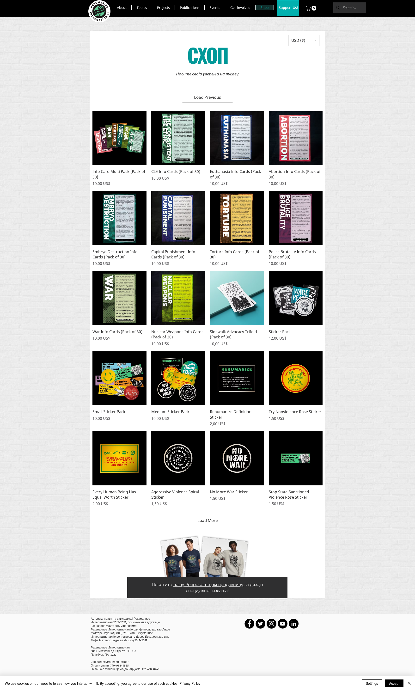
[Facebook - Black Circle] (249, 624)
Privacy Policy (189, 683)
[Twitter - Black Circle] (260, 624)
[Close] (409, 683)
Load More (207, 520)
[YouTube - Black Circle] (282, 624)
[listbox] (303, 40)
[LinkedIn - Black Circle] (294, 624)
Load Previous (207, 97)
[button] (121, 7)
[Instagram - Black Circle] (271, 624)
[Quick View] (119, 138)
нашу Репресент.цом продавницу (208, 584)
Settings (372, 683)
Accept (394, 683)
